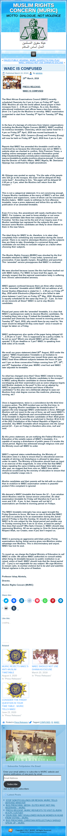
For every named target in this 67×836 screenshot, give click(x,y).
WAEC (57, 722)
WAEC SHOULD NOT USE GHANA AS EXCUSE (41, 62)
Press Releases (21, 722)
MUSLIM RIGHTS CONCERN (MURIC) (33, 7)
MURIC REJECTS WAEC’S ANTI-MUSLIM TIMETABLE (15, 669)
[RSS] (10, 830)
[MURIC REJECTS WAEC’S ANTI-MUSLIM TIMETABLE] (15, 657)
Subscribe (12, 784)
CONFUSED (45, 722)
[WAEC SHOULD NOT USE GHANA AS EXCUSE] (45, 657)
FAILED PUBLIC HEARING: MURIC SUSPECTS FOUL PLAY (32, 60)
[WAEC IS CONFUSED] (12, 89)
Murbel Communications (38, 832)
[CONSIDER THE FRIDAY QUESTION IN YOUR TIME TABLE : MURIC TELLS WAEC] (15, 690)
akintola (39, 73)
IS (52, 722)
